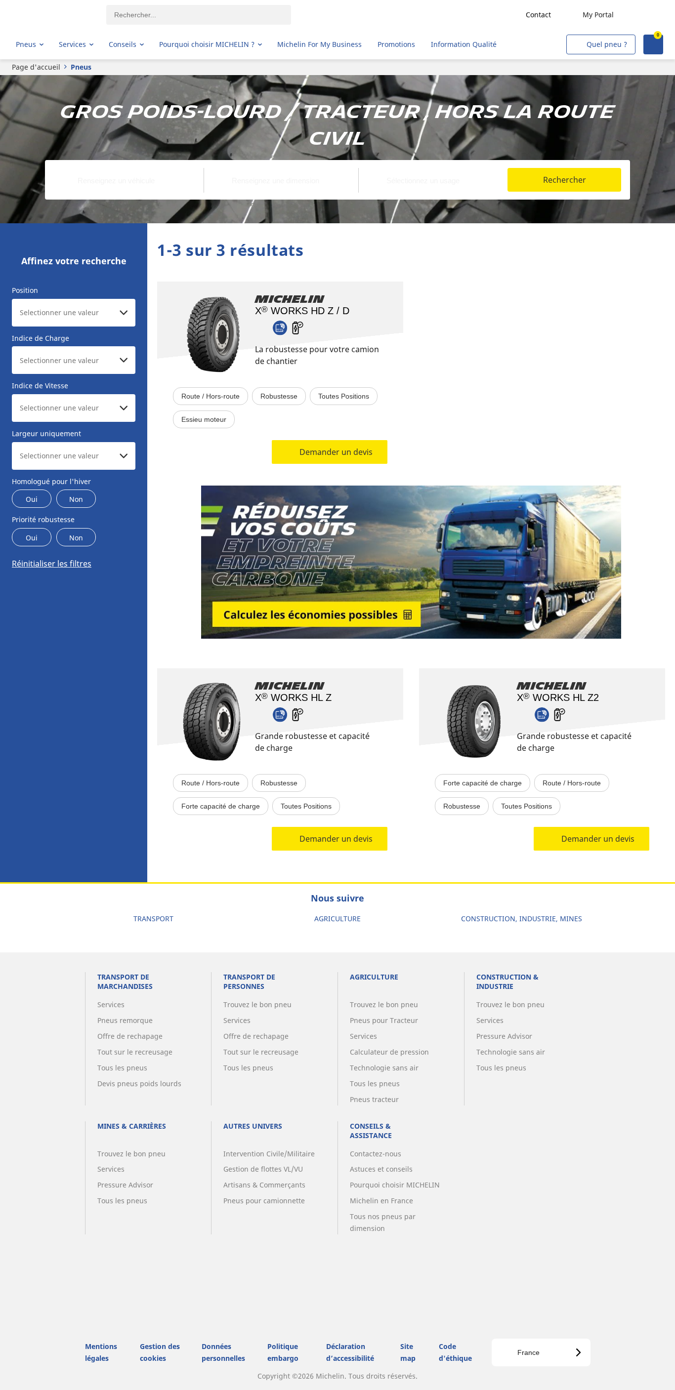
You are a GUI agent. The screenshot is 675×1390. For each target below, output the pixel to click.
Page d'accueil (36, 67)
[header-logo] (54, 15)
